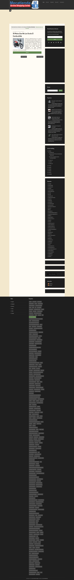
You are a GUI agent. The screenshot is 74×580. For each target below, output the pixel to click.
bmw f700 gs (31, 379)
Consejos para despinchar (52, 214)
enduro (42, 309)
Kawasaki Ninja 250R (32, 345)
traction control (41, 551)
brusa (41, 381)
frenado (49, 200)
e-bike (41, 412)
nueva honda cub (32, 517)
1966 (30, 320)
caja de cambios (50, 224)
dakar (49, 230)
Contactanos (62, 2)
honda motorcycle (37, 440)
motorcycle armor (32, 482)
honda (30, 301)
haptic (37, 429)
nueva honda (40, 515)
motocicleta (39, 301)
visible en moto (37, 562)
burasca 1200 (31, 383)
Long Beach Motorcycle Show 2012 (34, 347)
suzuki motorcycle (37, 543)
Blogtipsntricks (45, 578)
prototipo (40, 530)
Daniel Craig (41, 332)
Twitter (51, 43)
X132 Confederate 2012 (33, 358)
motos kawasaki (38, 503)
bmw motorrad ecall (32, 381)
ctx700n (37, 400)
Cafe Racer (31, 309)
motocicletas (31, 303)
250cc (49, 208)
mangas (37, 463)
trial (30, 553)
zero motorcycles (32, 574)
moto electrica (50, 203)
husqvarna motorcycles (33, 446)
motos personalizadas (32, 505)
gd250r (34, 423)
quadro (38, 532)
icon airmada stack (38, 454)
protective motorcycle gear (33, 530)
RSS (61, 43)
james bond (31, 456)
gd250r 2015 (39, 423)
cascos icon (31, 389)
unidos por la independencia (33, 557)
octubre (50, 160)
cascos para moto (51, 227)
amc (30, 368)
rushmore (30, 534)
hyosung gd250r (38, 448)
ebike (30, 414)
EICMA (49, 215)
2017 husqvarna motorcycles (34, 322)
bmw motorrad (37, 379)
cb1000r (42, 389)
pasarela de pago (32, 522)
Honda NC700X (31, 341)
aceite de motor (50, 218)
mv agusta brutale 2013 (33, 509)
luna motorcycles (32, 463)
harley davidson (50, 191)
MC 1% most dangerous (33, 351)
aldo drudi (39, 366)
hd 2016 (30, 435)
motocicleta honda (32, 473)
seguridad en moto (32, 536)
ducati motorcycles (32, 410)
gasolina (30, 423)
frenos (49, 236)
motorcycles (31, 496)
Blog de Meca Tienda (35, 578)
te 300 (34, 547)
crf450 (30, 400)
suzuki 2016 (31, 543)
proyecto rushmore (32, 532)
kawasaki (34, 311)
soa (37, 536)
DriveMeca (50, 283)
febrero (50, 163)
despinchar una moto (32, 406)
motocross (31, 313)
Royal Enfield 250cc (38, 353)
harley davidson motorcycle (33, 431)
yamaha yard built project (33, 570)
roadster (41, 532)
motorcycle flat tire (39, 484)
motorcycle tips (40, 494)
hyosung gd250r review (33, 452)
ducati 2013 (31, 408)
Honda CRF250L (39, 339)
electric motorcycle (51, 235)
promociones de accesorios (38, 526)
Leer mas (27, 52)
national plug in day (32, 511)
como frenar (31, 393)
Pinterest (56, 43)
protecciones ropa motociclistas (34, 528)
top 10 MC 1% (31, 549)
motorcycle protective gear (33, 492)
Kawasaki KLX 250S (38, 343)
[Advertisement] (37, 17)
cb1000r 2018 (31, 391)
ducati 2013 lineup (37, 408)
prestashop (31, 526)
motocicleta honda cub (40, 473)
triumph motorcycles (35, 553)
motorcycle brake (39, 482)
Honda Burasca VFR (32, 339)
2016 (49, 167)
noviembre (51, 152)
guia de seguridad (32, 429)
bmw (49, 194)
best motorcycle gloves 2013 (38, 372)
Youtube (12, 313)
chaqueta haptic (37, 391)
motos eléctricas (50, 247)
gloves (30, 425)
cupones (41, 400)
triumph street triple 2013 (33, 555)
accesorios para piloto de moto (34, 362)
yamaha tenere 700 (38, 566)
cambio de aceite (51, 226)
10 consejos (39, 307)
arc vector (38, 368)
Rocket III (39, 351)
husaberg (49, 241)
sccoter (41, 534)
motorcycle (50, 185)
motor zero (39, 480)
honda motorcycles (39, 305)
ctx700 (34, 400)
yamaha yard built (32, 568)
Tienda (12, 308)
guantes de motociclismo (33, 427)
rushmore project (36, 534)
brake (49, 221)
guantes (49, 238)
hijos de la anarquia (36, 435)
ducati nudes (31, 412)
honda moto (31, 440)
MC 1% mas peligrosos (32, 349)
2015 (49, 169)
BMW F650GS (39, 326)
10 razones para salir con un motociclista (35, 318)
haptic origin (41, 429)
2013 (49, 172)
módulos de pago (41, 509)
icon (48, 244)
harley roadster (41, 433)
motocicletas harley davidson (34, 477)
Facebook (49, 43)
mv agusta (49, 253)
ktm (40, 461)
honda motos (31, 442)
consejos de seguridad (51, 229)
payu (37, 522)
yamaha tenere (31, 566)
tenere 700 (37, 547)
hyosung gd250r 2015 (32, 450)
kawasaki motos (37, 456)
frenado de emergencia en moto (34, 421)
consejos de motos (51, 197)
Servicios (47, 2)
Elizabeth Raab (35, 334)
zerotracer (38, 574)
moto (30, 307)
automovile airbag (37, 370)
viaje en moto (31, 562)
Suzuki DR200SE (38, 355)
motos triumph (31, 507)
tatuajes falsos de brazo (39, 545)
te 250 (30, 547)
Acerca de (56, 2)
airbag (49, 220)
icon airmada (31, 454)
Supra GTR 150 (31, 355)
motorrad (36, 496)
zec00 (38, 572)
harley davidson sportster (33, 433)
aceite (41, 362)
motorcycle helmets (32, 488)
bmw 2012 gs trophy (37, 374)
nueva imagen (38, 517)
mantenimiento (31, 465)
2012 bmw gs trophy (51, 206)
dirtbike (49, 233)
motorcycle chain (32, 484)
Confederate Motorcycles (52, 212)
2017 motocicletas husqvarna (34, 324)
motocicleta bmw (38, 471)
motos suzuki (50, 250)
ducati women (37, 412)
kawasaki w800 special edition (34, 461)
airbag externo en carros (33, 366)
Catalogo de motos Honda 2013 (57, 109)
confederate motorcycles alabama (34, 395)
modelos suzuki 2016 (32, 469)
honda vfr (36, 442)
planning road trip (32, 524)
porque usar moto (39, 524)
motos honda (40, 303)
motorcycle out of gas (32, 490)
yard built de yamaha (32, 572)
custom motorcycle (32, 402)
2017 (49, 165)
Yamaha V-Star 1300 (32, 360)
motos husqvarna (32, 503)
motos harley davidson (39, 501)
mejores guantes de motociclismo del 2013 (36, 467)
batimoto (42, 370)
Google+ (54, 43)
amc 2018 (33, 368)
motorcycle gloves (32, 486)
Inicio (43, 2)
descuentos (50, 232)
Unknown (50, 285)
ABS (48, 209)
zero (41, 572)
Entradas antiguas (40, 56)
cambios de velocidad (39, 387)
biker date (31, 374)
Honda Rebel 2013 (38, 341)
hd (35, 307)
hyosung (39, 446)
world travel (37, 564)
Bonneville (49, 211)
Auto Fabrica (34, 326)
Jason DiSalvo (31, 343)
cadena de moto (50, 223)
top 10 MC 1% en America (39, 549)
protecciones (50, 205)
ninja (36, 515)
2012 (49, 174)
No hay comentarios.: (21, 31)
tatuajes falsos (31, 545)
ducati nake (38, 410)
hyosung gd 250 (31, 448)
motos (49, 188)
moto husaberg (31, 471)
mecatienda (37, 465)
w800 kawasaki (31, 564)
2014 (49, 170)
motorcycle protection (37, 313)
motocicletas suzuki (32, 480)
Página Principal (23, 56)
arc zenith (31, 370)
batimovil (30, 372)
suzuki (49, 256)
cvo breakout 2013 (40, 402)
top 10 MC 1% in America (33, 551)
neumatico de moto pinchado (34, 513)
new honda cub (31, 515)
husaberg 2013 (31, 444)
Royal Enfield (50, 217)
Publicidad (52, 2)
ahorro (37, 364)
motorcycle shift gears (32, 494)
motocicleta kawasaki (32, 475)
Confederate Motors (32, 330)
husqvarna (37, 444)
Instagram (58, 43)
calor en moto (38, 385)
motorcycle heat (39, 486)
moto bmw (39, 469)
